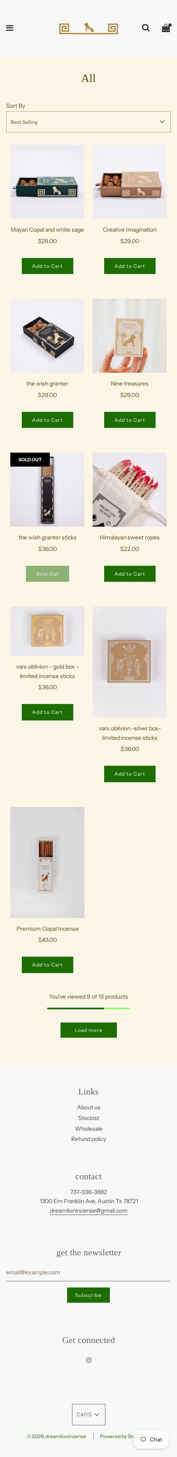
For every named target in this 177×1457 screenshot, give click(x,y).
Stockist (88, 1118)
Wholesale (88, 1128)
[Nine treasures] (130, 336)
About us (88, 1107)
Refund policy (88, 1139)
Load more (88, 1030)
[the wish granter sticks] (47, 490)
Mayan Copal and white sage (47, 229)
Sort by (15, 105)
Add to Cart (47, 266)
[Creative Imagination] (130, 182)
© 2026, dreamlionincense (56, 1436)
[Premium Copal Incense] (47, 862)
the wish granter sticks (48, 537)
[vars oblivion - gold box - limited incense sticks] (47, 631)
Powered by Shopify (122, 1436)
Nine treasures (130, 383)
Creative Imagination (129, 229)
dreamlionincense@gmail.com (89, 1210)
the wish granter (47, 383)
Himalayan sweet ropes (130, 537)
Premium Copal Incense (47, 928)
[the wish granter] (47, 336)
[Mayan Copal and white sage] (47, 182)
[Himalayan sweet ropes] (130, 490)
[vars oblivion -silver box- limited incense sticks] (130, 662)
